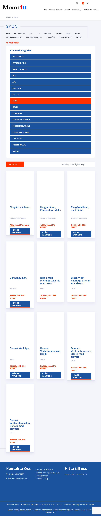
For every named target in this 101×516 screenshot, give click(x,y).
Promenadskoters (34, 37)
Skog (68, 33)
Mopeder (47, 33)
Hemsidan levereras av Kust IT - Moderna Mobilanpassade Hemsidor (64, 504)
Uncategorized (19, 69)
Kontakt (95, 10)
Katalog (13, 164)
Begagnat (17, 113)
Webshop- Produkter (55, 10)
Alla (8, 33)
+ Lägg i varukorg (16, 231)
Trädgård (51, 37)
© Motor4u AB (26, 504)
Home (8, 17)
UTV (30, 33)
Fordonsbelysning (21, 126)
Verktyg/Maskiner (14, 37)
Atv (38, 33)
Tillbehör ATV (65, 37)
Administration (13, 504)
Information (75, 10)
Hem (45, 10)
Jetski (77, 33)
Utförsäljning (19, 63)
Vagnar (13, 289)
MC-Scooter (19, 33)
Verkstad (67, 10)
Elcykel (59, 33)
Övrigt (79, 37)
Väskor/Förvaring (18, 218)
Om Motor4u (88, 10)
